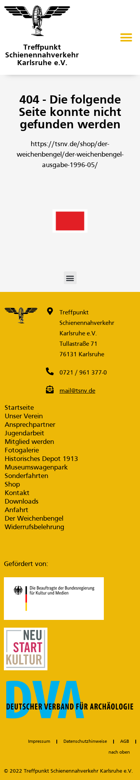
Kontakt (17, 493)
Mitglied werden (29, 442)
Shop (12, 484)
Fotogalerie (22, 450)
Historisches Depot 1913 (41, 459)
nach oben (119, 752)
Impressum (39, 741)
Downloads (21, 502)
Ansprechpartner (30, 425)
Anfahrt (16, 510)
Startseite (19, 408)
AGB (124, 741)
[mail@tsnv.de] (50, 389)
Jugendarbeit (24, 433)
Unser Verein (24, 416)
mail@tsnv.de (77, 391)
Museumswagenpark (36, 467)
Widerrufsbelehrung (34, 527)
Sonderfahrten (26, 476)
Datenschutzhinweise (85, 741)
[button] (126, 37)
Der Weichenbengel (34, 519)
